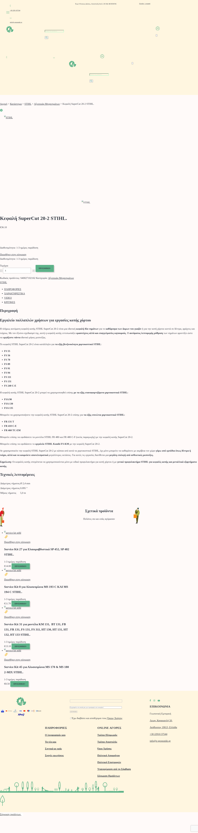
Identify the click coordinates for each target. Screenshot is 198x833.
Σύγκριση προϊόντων (10, 814)
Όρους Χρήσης (114, 718)
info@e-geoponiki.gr (16, 22)
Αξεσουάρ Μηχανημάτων (47, 104)
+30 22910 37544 (158, 734)
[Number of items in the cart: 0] (156, 35)
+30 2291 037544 (15, 10)
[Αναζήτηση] (46, 37)
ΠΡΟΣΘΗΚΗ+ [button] (21, 566)
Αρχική (3, 104)
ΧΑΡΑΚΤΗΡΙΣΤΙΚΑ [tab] (14, 293)
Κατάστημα (16, 104)
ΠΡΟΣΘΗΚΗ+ (45, 268)
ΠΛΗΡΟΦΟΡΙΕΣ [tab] (12, 289)
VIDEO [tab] (8, 297)
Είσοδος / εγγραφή (144, 3)
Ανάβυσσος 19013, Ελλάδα (163, 727)
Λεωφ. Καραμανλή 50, (161, 720)
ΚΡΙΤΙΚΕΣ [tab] (9, 302)
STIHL (27, 104)
